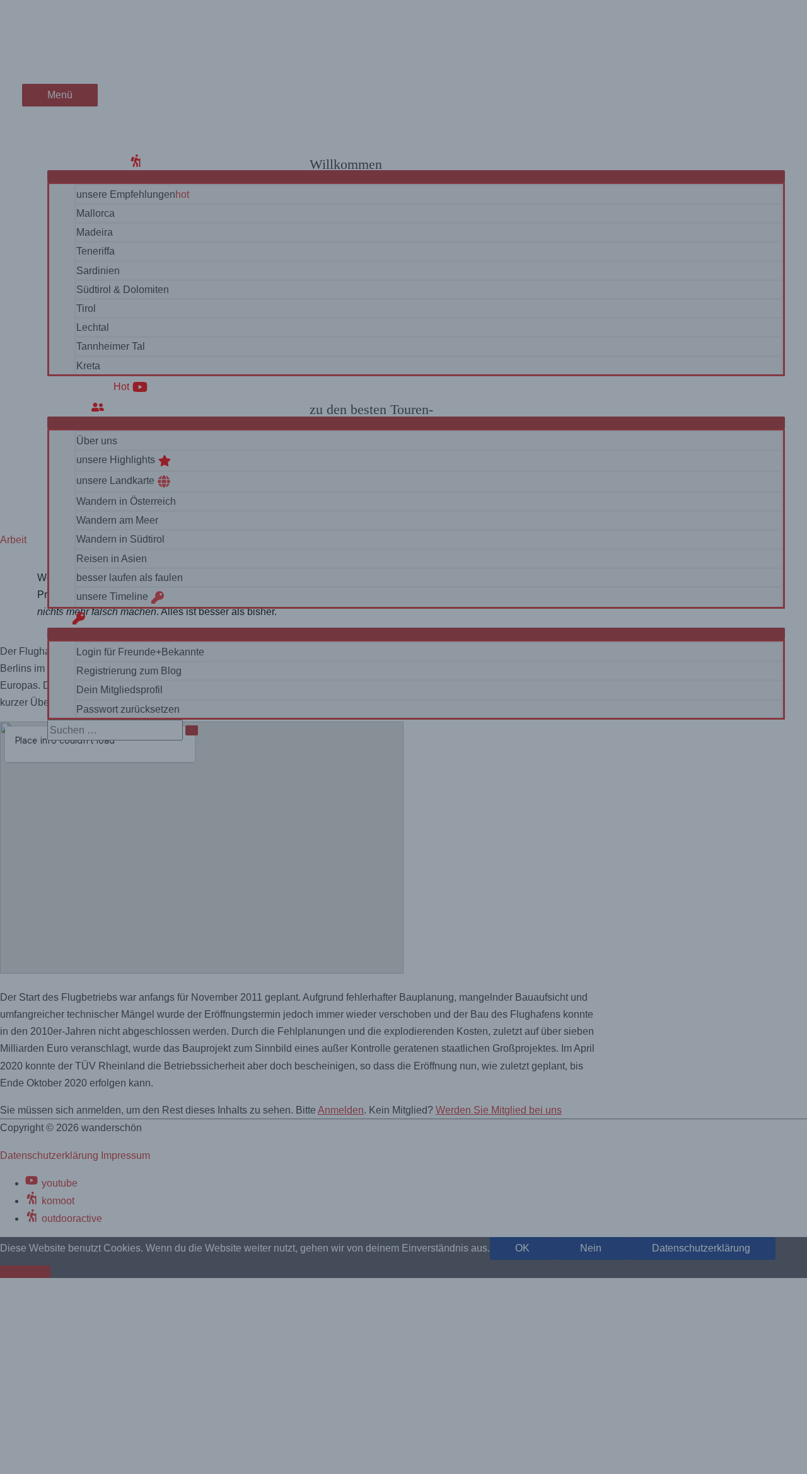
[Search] (191, 730)
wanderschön (70, 35)
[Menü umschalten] (416, 176)
